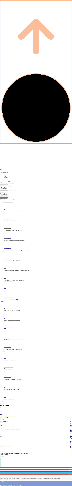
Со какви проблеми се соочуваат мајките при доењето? (14, 280)
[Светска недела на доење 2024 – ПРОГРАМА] (8, 297)
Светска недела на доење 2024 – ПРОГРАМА (12, 299)
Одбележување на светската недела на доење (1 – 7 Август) (14, 329)
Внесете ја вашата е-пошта (4, 454)
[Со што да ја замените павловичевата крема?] (8, 317)
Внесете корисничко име (11, 183)
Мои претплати (6, 178)
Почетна (3, 201)
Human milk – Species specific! (9, 399)
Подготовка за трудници (7, 228)
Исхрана (3, 351)
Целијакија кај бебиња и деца (9, 369)
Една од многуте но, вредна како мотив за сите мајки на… (14, 240)
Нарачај (5, 179)
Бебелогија (2, 417)
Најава (5, 176)
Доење (3, 251)
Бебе (2, 301)
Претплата (69, 474)
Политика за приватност (3, 188)
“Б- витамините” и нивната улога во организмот (12, 379)
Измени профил (6, 177)
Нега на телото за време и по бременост (11, 220)
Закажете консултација (7, 174)
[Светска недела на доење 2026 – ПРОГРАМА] (8, 208)
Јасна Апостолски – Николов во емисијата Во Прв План (13, 289)
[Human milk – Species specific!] (8, 396)
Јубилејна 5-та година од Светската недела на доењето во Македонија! (17, 270)
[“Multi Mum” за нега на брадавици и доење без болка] (8, 337)
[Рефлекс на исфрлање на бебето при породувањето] (8, 346)
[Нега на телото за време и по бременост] (8, 218)
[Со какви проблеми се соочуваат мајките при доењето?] (8, 277)
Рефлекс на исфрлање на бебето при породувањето (13, 230)
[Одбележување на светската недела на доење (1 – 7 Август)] (8, 327)
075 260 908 (14, 479)
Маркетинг (3, 483)
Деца (4, 209)
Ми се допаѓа (69, 467)
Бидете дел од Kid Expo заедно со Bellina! (11, 389)
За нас (3, 481)
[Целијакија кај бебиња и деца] (8, 367)
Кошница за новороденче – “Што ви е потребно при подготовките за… (16, 250)
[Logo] (6, 199)
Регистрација (5, 175)
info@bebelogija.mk (6, 479)
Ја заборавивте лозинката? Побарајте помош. (7, 186)
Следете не (69, 469)
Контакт (3, 401)
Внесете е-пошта (10, 190)
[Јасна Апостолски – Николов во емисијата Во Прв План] (8, 287)
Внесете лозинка (10, 184)
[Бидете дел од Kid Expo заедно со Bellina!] (8, 386)
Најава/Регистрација (5, 172)
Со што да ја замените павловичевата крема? (12, 320)
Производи (3, 400)
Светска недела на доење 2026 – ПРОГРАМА (12, 211)
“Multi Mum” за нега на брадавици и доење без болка (13, 339)
